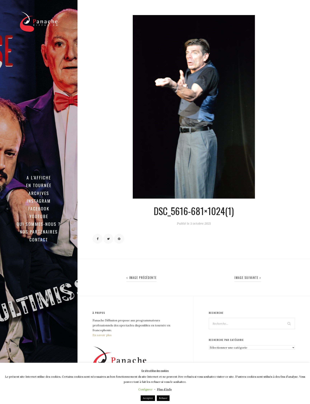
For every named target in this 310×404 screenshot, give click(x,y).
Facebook (38, 208)
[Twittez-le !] (108, 239)
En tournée (38, 185)
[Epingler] (119, 239)
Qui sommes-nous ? (39, 224)
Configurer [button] (145, 389)
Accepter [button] (148, 398)
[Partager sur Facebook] (98, 239)
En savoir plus (102, 335)
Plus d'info (164, 389)
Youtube (38, 216)
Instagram (39, 201)
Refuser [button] (163, 398)
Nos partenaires (39, 231)
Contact (38, 239)
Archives (39, 193)
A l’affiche (39, 177)
